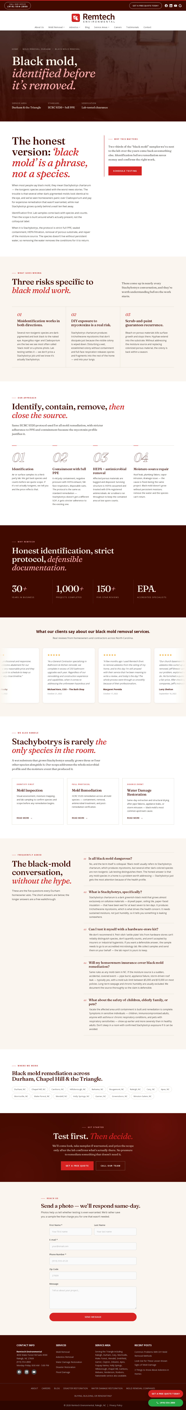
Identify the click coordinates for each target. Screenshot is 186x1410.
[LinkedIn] (170, 5)
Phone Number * (57, 1254)
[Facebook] (166, 5)
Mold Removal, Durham (37, 49)
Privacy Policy (115, 1405)
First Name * (55, 1225)
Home (15, 49)
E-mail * (53, 1239)
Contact (147, 27)
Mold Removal (55, 27)
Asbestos (73, 27)
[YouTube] (175, 5)
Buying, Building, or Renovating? (93, 1395)
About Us (39, 27)
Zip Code (53, 1269)
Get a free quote (77, 1165)
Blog (87, 27)
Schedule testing (125, 170)
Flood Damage (63, 1372)
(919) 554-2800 (24, 1362)
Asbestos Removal (65, 1357)
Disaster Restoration (65, 1367)
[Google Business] (180, 5)
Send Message (93, 1316)
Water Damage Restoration (69, 1362)
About (34, 1388)
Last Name (99, 1225)
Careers (118, 27)
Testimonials (132, 27)
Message (53, 1283)
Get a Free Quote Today (146, 5)
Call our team (110, 1165)
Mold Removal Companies (140, 1388)
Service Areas (100, 27)
